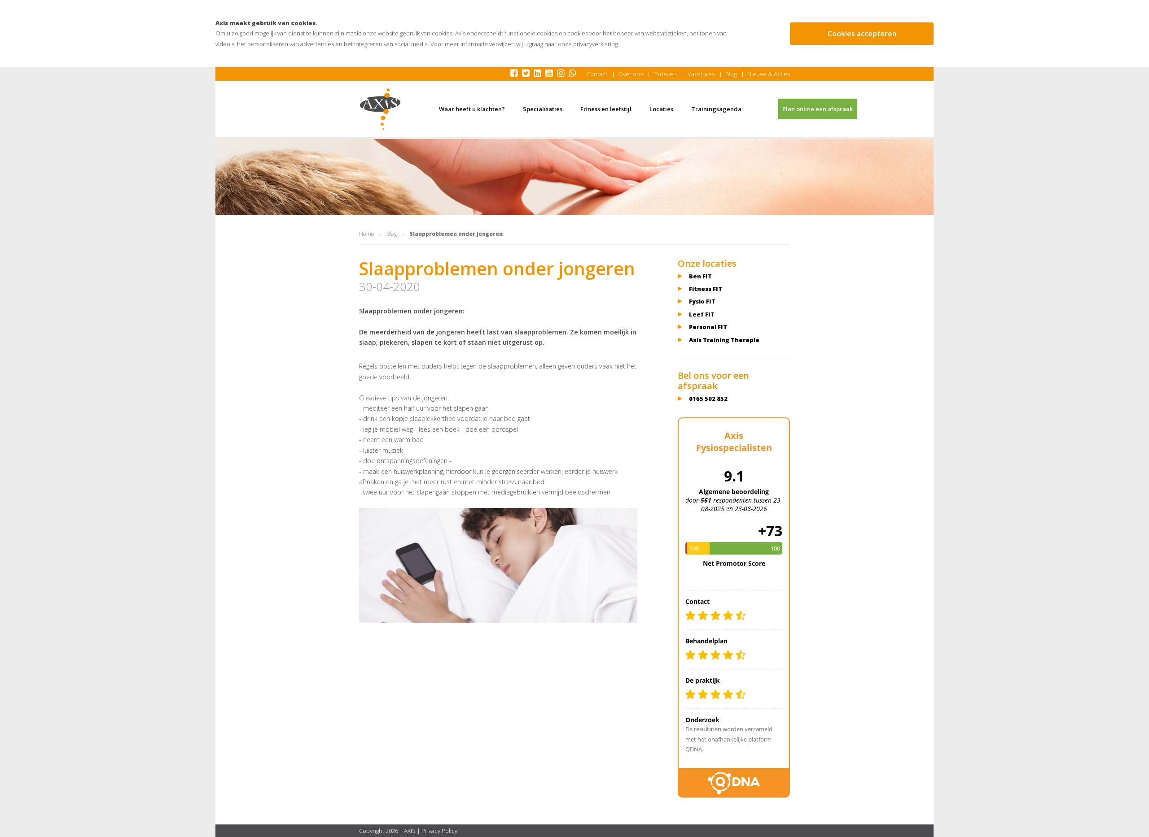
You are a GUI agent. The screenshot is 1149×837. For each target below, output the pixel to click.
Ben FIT (700, 276)
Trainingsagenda (716, 109)
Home (366, 234)
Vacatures (701, 74)
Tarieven (665, 74)
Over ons (630, 74)
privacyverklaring (595, 44)
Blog (731, 74)
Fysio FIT (702, 301)
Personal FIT (708, 327)
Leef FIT (702, 314)
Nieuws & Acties (768, 74)
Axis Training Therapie (724, 340)
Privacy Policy (439, 831)
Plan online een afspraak (817, 109)
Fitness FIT (705, 289)
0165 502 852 (708, 399)
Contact (597, 74)
